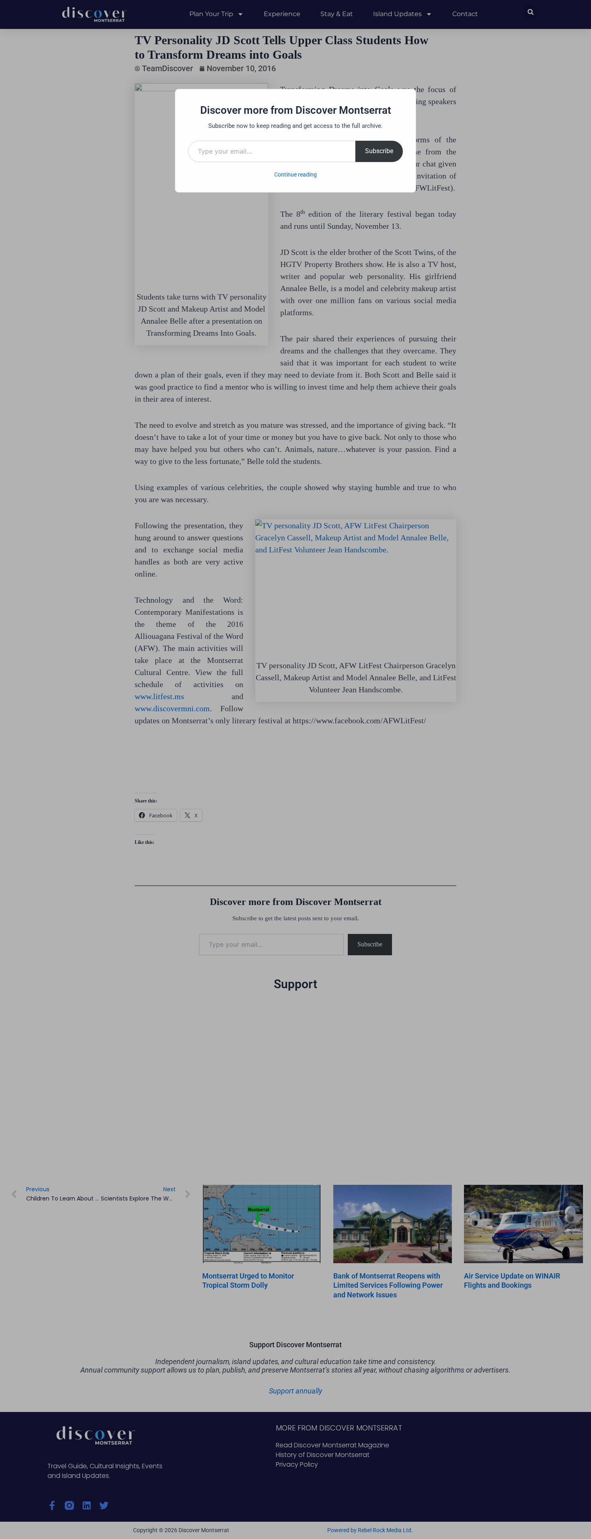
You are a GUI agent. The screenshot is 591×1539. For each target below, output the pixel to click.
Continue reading (295, 174)
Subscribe (379, 151)
